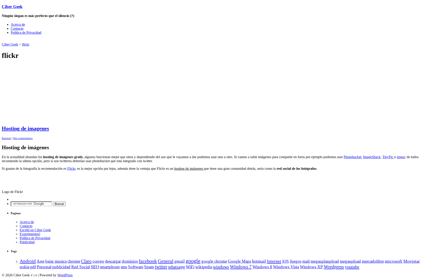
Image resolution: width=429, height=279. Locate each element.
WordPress (65, 275)
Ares (40, 261)
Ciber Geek (12, 6)
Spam (149, 266)
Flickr (71, 168)
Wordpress (334, 266)
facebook (148, 261)
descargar (113, 261)
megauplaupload (325, 261)
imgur (401, 157)
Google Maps (239, 261)
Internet (6, 138)
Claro (86, 261)
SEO (95, 266)
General (165, 261)
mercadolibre (373, 261)
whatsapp (176, 266)
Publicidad (27, 242)
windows (221, 266)
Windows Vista (286, 266)
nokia (24, 266)
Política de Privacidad (26, 32)
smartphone (110, 266)
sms (124, 266)
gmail (179, 261)
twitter (161, 266)
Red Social (80, 266)
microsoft (393, 261)
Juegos (295, 261)
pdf (33, 266)
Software (135, 266)
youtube (352, 266)
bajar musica (56, 261)
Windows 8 (262, 266)
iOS (285, 261)
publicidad (61, 266)
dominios (130, 261)
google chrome (214, 261)
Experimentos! (30, 234)
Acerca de (18, 24)
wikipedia (203, 266)
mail (306, 261)
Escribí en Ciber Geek (35, 230)
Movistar (411, 261)
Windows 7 (241, 266)
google (193, 261)
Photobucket (352, 157)
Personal (44, 266)
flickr (25, 44)
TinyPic (388, 157)
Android (28, 261)
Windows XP (311, 266)
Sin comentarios (23, 138)
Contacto (17, 28)
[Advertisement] (54, 40)
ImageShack (372, 157)
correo (98, 261)
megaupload (350, 261)
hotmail (259, 261)
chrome (73, 261)
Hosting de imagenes (25, 128)
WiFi (190, 266)
